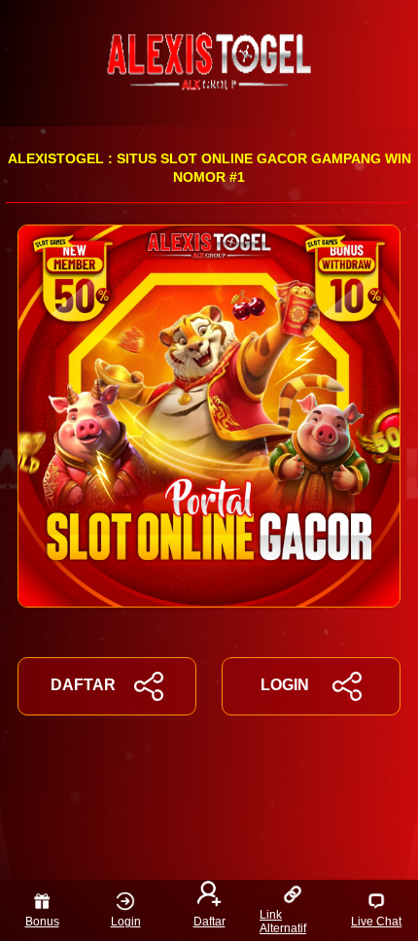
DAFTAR (83, 685)
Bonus (42, 921)
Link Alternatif (283, 921)
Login (126, 921)
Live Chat (376, 921)
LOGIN (285, 685)
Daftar (209, 921)
